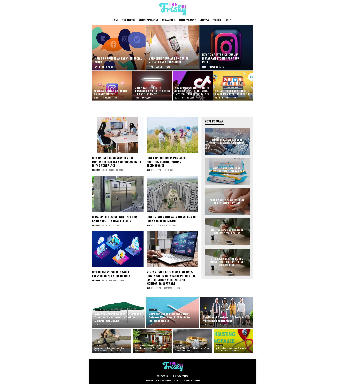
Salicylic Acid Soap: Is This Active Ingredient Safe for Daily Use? (227, 171)
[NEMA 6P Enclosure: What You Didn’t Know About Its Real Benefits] (118, 194)
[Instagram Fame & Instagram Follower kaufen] (112, 86)
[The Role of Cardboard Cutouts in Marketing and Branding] (226, 312)
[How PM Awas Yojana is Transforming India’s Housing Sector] (172, 194)
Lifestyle (99, 310)
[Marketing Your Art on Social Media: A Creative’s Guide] (172, 47)
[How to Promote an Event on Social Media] (119, 47)
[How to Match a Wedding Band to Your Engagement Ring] (192, 341)
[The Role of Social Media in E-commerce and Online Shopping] (233, 86)
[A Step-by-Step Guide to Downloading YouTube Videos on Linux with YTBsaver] (152, 86)
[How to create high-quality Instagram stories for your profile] (226, 47)
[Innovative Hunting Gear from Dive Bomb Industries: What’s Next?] (111, 341)
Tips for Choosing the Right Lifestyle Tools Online (227, 232)
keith (104, 170)
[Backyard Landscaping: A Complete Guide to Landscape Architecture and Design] (152, 341)
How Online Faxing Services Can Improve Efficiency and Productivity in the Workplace (116, 161)
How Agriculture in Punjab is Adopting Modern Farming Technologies (166, 161)
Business (96, 170)
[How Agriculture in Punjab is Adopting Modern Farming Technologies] (172, 135)
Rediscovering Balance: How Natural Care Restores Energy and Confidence (227, 262)
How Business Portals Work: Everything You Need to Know (111, 274)
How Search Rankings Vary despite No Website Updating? (227, 141)
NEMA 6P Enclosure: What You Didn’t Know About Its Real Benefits (116, 219)
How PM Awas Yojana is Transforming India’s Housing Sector (171, 219)
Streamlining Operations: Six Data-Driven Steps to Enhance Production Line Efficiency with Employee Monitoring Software (171, 278)
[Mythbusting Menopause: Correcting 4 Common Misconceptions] (233, 341)
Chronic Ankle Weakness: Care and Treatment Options (227, 202)
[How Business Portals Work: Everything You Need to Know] (118, 249)
